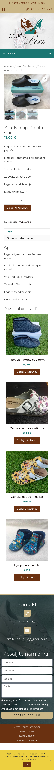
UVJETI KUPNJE (27, 731)
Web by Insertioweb (27, 740)
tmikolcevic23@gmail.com (27, 639)
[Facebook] (3, 9)
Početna (9, 66)
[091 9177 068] (27, 613)
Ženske (32, 66)
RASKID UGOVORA (27, 736)
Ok (27, 764)
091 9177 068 (27, 622)
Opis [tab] (10, 231)
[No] (50, 760)
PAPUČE (21, 66)
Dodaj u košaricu (17, 207)
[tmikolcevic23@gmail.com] (27, 630)
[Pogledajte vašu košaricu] (50, 53)
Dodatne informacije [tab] (20, 238)
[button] (44, 79)
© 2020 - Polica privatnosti (27, 727)
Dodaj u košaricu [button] (27, 371)
